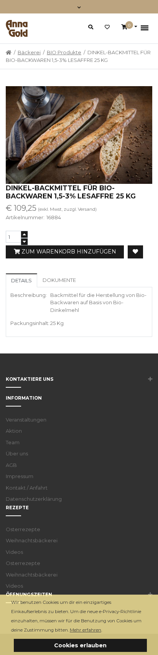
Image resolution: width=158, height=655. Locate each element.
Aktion (14, 431)
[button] (104, 631)
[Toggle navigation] (79, 7)
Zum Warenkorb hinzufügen (68, 251)
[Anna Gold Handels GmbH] (17, 28)
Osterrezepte (23, 529)
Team (13, 442)
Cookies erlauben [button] (80, 645)
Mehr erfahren (85, 630)
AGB (11, 465)
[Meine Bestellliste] (107, 27)
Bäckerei (29, 52)
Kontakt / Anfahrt (27, 488)
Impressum (19, 476)
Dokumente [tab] (59, 280)
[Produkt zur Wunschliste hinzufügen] (135, 251)
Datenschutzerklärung (34, 499)
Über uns (17, 453)
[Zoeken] (90, 27)
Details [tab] (21, 280)
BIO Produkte (64, 52)
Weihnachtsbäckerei (32, 540)
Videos (14, 552)
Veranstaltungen (26, 420)
